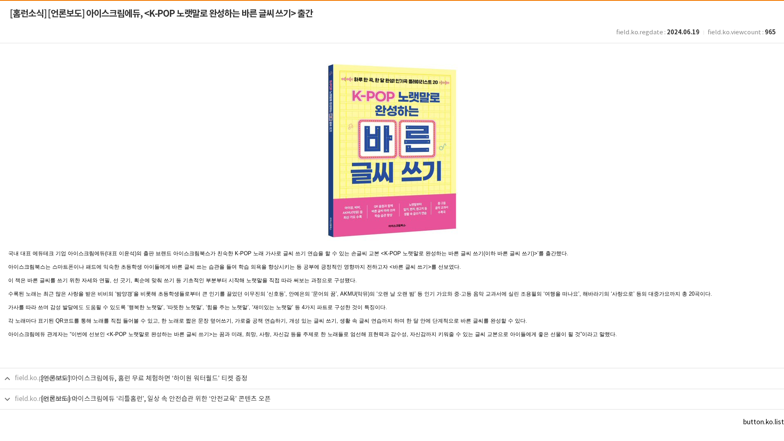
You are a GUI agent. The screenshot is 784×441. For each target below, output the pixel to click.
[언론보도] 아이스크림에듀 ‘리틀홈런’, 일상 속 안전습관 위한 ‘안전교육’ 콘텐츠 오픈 (156, 399)
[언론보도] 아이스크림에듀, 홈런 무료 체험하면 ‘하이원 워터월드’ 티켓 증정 (144, 378)
